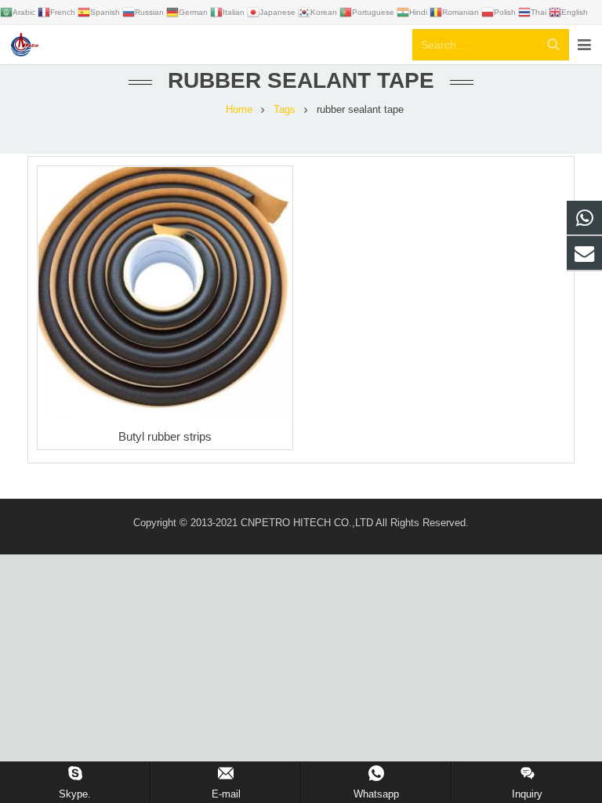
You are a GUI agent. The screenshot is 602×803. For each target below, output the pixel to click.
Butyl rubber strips (165, 436)
